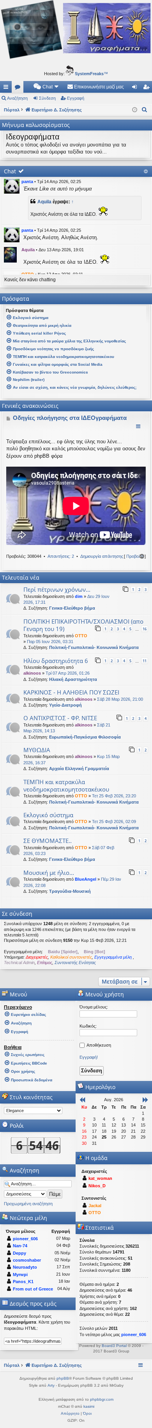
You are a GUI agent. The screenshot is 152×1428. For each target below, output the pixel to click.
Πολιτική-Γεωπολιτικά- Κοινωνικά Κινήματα (94, 647)
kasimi (88, 1406)
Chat (10, 171)
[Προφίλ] (11, 186)
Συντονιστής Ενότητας (75, 962)
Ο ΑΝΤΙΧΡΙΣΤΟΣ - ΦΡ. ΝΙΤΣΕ (60, 718)
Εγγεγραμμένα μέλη (113, 957)
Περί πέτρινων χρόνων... (56, 589)
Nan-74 (20, 1245)
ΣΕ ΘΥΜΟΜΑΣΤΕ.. (47, 840)
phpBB (63, 1378)
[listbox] (33, 1110)
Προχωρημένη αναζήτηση (28, 1203)
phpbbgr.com (101, 1399)
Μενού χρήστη (104, 994)
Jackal (94, 1205)
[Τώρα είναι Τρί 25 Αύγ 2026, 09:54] (134, 110)
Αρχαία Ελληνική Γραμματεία (79, 768)
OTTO (81, 635)
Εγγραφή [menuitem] (147, 88)
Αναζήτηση (17, 98)
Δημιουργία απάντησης (101, 556)
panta (27, 181)
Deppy (19, 1253)
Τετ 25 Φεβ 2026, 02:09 (114, 821)
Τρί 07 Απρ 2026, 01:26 (68, 673)
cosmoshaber (27, 1260)
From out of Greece (33, 1289)
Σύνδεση (47, 98)
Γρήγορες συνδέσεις (7, 88)
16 (145, 628)
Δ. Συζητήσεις (19, 88)
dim (79, 596)
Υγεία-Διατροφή (65, 705)
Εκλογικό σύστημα (48, 815)
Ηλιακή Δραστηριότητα (73, 679)
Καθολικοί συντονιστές (71, 957)
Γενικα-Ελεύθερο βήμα (72, 608)
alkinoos (32, 673)
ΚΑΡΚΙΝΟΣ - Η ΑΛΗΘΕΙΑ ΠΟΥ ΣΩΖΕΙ (71, 692)
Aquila (44, 202)
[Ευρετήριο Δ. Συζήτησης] (76, 58)
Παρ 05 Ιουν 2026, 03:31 (50, 641)
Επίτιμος (44, 962)
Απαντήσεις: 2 (61, 556)
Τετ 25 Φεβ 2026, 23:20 (114, 795)
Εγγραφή (75, 98)
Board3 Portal (114, 1345)
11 (145, 660)
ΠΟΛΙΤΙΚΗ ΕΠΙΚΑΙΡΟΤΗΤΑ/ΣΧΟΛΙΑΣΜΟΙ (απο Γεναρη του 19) (83, 625)
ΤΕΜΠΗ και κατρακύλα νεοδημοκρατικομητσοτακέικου (66, 785)
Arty (51, 1385)
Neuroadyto (25, 1267)
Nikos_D (97, 1185)
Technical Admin (19, 962)
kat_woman (100, 1178)
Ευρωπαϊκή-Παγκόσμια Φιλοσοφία (85, 737)
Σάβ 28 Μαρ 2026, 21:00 (120, 699)
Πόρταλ (11, 110)
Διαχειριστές (37, 957)
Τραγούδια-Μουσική (70, 891)
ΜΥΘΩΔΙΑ (36, 750)
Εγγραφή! (89, 1057)
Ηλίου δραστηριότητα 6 (55, 661)
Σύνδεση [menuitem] (136, 88)
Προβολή (134, 556)
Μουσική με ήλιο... (48, 872)
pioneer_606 (25, 1238)
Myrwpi (20, 1274)
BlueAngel (85, 879)
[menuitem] (46, 87)
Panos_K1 (23, 1281)
